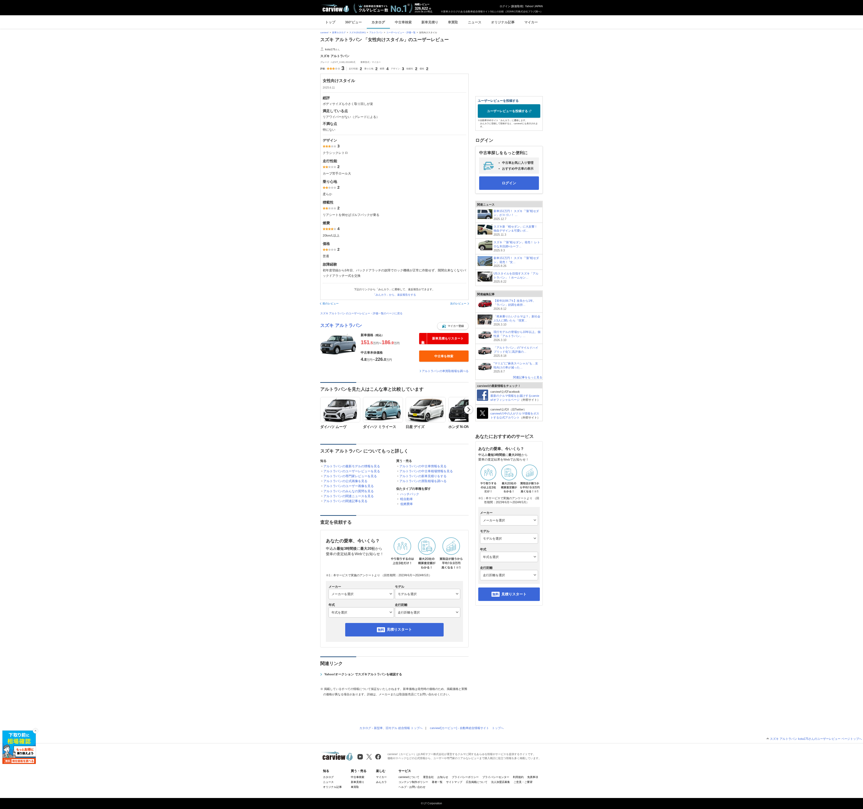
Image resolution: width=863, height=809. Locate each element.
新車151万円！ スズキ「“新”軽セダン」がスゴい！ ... (516, 215)
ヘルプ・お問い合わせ (411, 787)
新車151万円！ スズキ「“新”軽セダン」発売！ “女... (516, 262)
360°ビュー (353, 22)
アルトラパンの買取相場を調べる (423, 481)
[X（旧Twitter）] (369, 756)
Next (468, 409)
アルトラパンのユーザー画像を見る (348, 486)
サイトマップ (454, 782)
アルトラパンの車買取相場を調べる (445, 371)
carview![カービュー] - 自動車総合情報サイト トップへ (467, 728)
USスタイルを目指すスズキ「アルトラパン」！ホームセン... (516, 277)
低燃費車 (406, 504)
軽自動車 (406, 499)
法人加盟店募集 (500, 782)
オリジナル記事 (503, 22)
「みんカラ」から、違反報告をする (394, 294)
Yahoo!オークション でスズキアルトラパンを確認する (363, 674)
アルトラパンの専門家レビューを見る (350, 476)
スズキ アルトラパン (341, 325)
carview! (324, 32)
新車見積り (429, 22)
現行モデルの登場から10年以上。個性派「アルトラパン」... (517, 336)
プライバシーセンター (495, 777)
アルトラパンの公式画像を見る (345, 481)
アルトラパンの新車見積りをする (423, 476)
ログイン (505, 6)
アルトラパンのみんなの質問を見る (348, 491)
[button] (453, 326)
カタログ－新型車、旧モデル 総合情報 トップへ (391, 728)
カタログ (378, 22)
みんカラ (381, 782)
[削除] (35, 731)
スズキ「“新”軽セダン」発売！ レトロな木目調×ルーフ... (517, 246)
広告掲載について (476, 782)
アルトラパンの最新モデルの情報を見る (351, 466)
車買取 (453, 22)
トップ (330, 22)
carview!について (408, 777)
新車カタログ (339, 32)
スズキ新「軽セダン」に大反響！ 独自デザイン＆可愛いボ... (515, 230)
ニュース (474, 22)
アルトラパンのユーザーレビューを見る (351, 471)
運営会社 (428, 777)
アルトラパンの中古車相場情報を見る (426, 471)
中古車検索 (403, 22)
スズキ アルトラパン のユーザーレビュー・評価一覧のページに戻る (361, 313)
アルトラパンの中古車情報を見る (423, 466)
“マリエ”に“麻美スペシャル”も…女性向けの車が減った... (516, 367)
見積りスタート (399, 629)
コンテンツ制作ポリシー (413, 782)
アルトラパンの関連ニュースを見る (348, 496)
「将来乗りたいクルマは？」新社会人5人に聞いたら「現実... (517, 320)
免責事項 (532, 777)
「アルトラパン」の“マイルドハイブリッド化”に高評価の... (516, 351)
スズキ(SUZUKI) (357, 32)
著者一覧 (437, 782)
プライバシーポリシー (465, 777)
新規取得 (517, 6)
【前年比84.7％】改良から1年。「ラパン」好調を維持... (515, 304)
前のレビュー (331, 303)
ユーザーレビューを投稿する (507, 111)
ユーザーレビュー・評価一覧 (401, 32)
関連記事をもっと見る (527, 377)
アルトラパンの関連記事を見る (345, 501)
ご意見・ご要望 (523, 782)
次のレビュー (458, 303)
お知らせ (442, 777)
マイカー (531, 22)
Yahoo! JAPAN (534, 6)
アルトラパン (376, 32)
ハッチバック (409, 494)
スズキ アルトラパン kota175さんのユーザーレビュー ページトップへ (816, 738)
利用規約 (518, 777)
